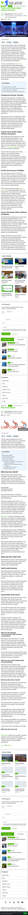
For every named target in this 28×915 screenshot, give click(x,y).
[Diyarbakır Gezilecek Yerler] (20, 291)
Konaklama (4, 386)
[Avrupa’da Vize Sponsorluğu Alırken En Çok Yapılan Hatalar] (14, 364)
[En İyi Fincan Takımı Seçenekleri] (7, 277)
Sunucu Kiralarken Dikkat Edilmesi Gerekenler (13, 91)
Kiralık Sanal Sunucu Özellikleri (10, 90)
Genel (3, 383)
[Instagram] (18, 902)
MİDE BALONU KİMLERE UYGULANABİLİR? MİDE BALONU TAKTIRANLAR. (14, 462)
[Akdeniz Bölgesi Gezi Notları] (14, 357)
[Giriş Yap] (4, 6)
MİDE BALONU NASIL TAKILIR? (11, 467)
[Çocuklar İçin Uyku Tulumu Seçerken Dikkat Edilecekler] (20, 787)
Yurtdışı (4, 401)
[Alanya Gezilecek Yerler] (20, 264)
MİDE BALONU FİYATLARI (10, 468)
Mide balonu (4, 516)
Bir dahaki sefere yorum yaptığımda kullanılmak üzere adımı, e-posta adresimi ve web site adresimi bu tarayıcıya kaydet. (14, 330)
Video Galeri (5, 398)
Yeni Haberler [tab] (20, 339)
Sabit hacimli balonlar (8, 458)
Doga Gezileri (8, 14)
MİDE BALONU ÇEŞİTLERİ (8, 456)
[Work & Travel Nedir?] (14, 351)
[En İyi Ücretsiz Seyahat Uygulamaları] (14, 344)
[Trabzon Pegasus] (20, 760)
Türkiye (4, 395)
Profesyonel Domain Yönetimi (9, 86)
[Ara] (2, 6)
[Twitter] (9, 902)
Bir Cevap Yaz (6, 304)
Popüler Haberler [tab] (7, 339)
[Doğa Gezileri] (13, 2)
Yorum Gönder (6, 333)
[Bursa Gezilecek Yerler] (14, 371)
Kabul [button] (25, 913)
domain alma (18, 64)
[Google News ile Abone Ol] (5, 39)
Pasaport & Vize (6, 389)
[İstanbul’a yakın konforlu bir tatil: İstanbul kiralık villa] (7, 787)
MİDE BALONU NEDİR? (8, 455)
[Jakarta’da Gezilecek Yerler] (20, 773)
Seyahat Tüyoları (6, 392)
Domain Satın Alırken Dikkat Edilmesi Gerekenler (14, 88)
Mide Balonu (7, 745)
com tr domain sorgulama (12, 146)
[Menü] (2, 2)
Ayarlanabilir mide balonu (9, 460)
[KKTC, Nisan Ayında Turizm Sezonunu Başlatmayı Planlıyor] (20, 277)
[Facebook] (5, 902)
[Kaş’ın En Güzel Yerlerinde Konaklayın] (7, 773)
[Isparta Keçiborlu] (7, 760)
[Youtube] (22, 902)
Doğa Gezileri (5, 380)
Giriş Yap (15, 333)
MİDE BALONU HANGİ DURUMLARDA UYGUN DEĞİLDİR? (13, 465)
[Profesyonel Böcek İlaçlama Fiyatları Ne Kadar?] (7, 291)
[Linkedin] (14, 902)
